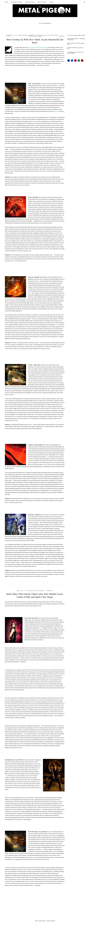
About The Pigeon (30, 2)
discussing (56, 111)
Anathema (25, 35)
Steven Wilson (33, 36)
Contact (51, 2)
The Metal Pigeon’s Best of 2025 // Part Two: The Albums (75, 53)
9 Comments (49, 590)
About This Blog (42, 2)
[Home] (45, 16)
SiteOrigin (53, 920)
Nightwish (41, 590)
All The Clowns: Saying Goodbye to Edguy (76, 35)
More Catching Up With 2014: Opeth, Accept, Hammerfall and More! (34, 41)
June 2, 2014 (20, 590)
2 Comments (62, 36)
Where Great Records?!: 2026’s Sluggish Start (75, 44)
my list (47, 456)
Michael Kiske (46, 35)
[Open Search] (84, 2)
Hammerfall (31, 35)
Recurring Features (16, 2)
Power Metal (54, 35)
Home (6, 2)
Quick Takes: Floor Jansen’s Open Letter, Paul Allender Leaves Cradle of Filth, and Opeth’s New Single (34, 595)
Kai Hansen (39, 35)
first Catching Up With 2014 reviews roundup (38, 47)
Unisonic (40, 36)
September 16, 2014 (10, 36)
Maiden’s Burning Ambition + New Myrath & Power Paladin (76, 39)
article (40, 628)
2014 (16, 35)
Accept (20, 35)
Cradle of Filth (33, 590)
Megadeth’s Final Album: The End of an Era (75, 48)
